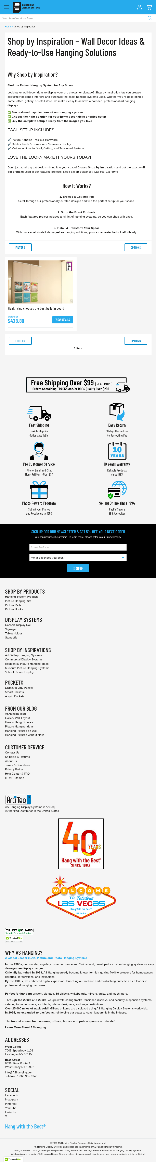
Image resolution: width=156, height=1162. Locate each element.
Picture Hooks (14, 609)
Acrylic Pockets (14, 696)
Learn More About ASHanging (25, 1027)
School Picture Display (19, 672)
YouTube (10, 1108)
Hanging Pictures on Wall (21, 730)
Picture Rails (13, 605)
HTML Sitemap (14, 777)
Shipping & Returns (17, 756)
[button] (139, 7)
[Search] (150, 18)
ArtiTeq (50, 807)
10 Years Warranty (117, 463)
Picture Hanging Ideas (19, 726)
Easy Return (117, 424)
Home (8, 26)
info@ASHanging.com (19, 1072)
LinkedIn (10, 1112)
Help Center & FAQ (17, 773)
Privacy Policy (113, 537)
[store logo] (26, 7)
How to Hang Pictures (19, 722)
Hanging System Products (21, 596)
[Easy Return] (117, 411)
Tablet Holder (13, 633)
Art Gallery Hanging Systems (23, 655)
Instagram (11, 1099)
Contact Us (12, 752)
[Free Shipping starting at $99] (78, 385)
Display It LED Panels (19, 687)
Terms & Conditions (17, 765)
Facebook (11, 1095)
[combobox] (78, 18)
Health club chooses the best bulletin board (36, 308)
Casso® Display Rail (18, 625)
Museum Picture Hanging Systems (27, 668)
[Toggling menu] (6, 7)
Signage (10, 629)
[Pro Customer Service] (39, 450)
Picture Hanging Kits (18, 601)
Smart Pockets (14, 692)
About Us (11, 761)
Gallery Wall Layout (17, 718)
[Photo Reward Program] (39, 489)
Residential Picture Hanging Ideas (27, 663)
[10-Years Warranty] (117, 450)
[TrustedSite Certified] (14, 939)
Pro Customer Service (39, 463)
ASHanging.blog (15, 713)
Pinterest (10, 1103)
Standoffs (11, 637)
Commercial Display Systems (23, 659)
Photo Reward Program (39, 502)
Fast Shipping (39, 424)
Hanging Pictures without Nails (24, 734)
